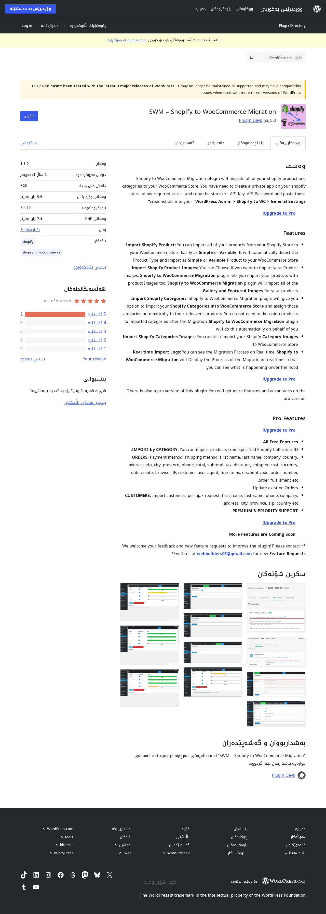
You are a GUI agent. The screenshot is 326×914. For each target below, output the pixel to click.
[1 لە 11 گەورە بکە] (298, 589)
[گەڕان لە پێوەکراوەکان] (252, 57)
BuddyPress (61, 853)
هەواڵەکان (298, 837)
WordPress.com (58, 828)
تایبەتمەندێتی (295, 853)
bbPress (64, 845)
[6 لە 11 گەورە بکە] (235, 620)
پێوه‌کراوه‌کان (237, 845)
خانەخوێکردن (296, 845)
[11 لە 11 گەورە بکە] (172, 676)
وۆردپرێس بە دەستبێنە (30, 8)
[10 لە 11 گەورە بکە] (172, 632)
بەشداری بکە (121, 828)
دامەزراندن (216, 143)
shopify (27, 242)
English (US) (30, 229)
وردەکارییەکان (288, 143)
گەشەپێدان (185, 143)
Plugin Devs (250, 120)
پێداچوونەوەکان (250, 143)
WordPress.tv (176, 853)
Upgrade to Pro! (279, 213)
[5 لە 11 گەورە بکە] (235, 589)
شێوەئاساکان (237, 853)
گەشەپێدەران (179, 845)
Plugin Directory (292, 25)
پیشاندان (241, 828)
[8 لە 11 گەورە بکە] (235, 674)
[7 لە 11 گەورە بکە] (235, 648)
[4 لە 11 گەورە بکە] (298, 707)
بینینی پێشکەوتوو (90, 267)
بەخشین (123, 845)
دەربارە (300, 828)
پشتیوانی (28, 143)
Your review (94, 359)
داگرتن (29, 116)
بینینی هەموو (32, 359)
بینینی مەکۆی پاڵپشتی (85, 402)
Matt (67, 837)
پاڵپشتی (182, 837)
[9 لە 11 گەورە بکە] (172, 589)
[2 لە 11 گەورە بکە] (298, 644)
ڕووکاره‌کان (239, 837)
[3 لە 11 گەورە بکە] (298, 678)
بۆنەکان (125, 837)
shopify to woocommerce (41, 252)
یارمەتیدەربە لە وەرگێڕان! (127, 40)
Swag (124, 853)
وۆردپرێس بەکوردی (243, 881)
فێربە (185, 828)
